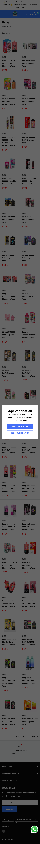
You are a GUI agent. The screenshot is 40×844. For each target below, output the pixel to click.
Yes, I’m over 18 (20, 426)
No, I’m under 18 (20, 432)
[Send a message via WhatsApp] (34, 829)
